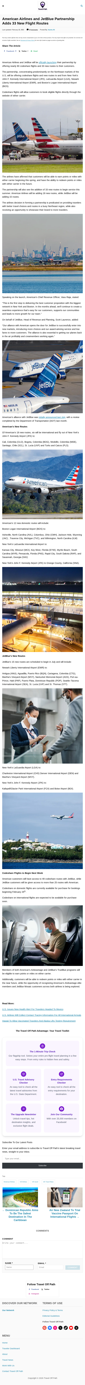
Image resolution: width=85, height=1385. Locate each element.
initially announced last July (52, 417)
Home (5, 1343)
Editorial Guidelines (51, 1316)
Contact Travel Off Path (12, 1371)
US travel (35, 1182)
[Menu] (3, 6)
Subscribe (42, 1165)
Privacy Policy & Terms (52, 1310)
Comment (7, 1239)
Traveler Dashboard (11, 1348)
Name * (9, 1263)
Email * (42, 1263)
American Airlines (9, 1182)
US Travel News (48, 1182)
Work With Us (8, 1366)
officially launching (47, 62)
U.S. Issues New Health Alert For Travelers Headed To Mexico (32, 1009)
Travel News (7, 1360)
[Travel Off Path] (42, 6)
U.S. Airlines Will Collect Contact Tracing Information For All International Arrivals (41, 1015)
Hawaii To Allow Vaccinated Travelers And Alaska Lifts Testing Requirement (39, 1021)
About (4, 1354)
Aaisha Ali (51, 30)
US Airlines (23, 1182)
